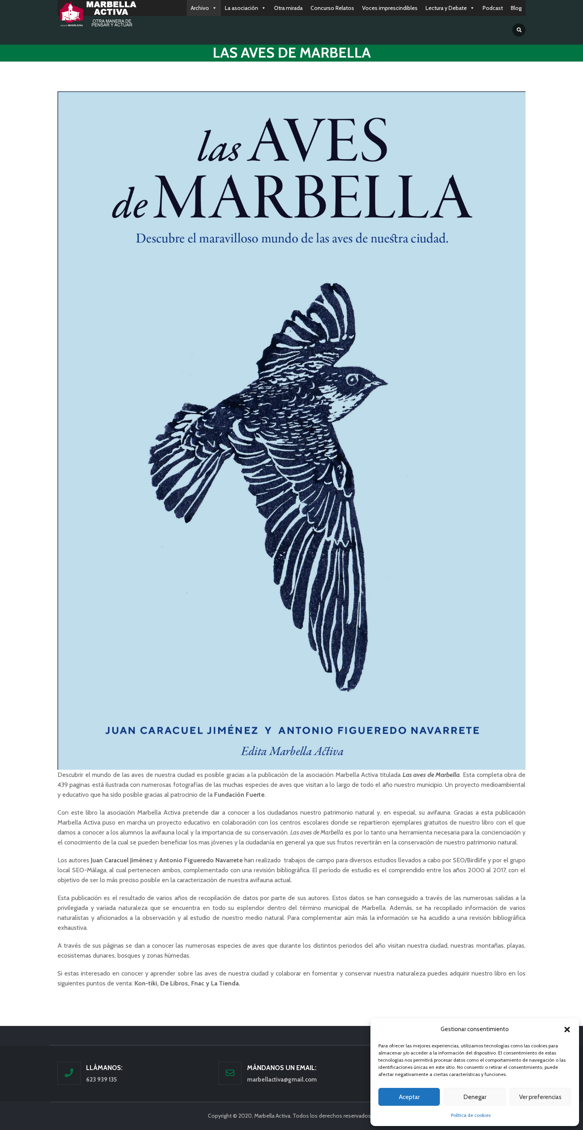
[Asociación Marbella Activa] (97, 14)
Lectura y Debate (446, 8)
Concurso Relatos (332, 8)
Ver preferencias (540, 1097)
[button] (567, 1029)
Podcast (493, 8)
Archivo (200, 8)
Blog (516, 8)
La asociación (241, 8)
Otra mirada (288, 8)
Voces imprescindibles (390, 8)
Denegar (475, 1097)
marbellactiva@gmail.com (282, 1079)
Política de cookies (471, 1115)
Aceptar (409, 1097)
